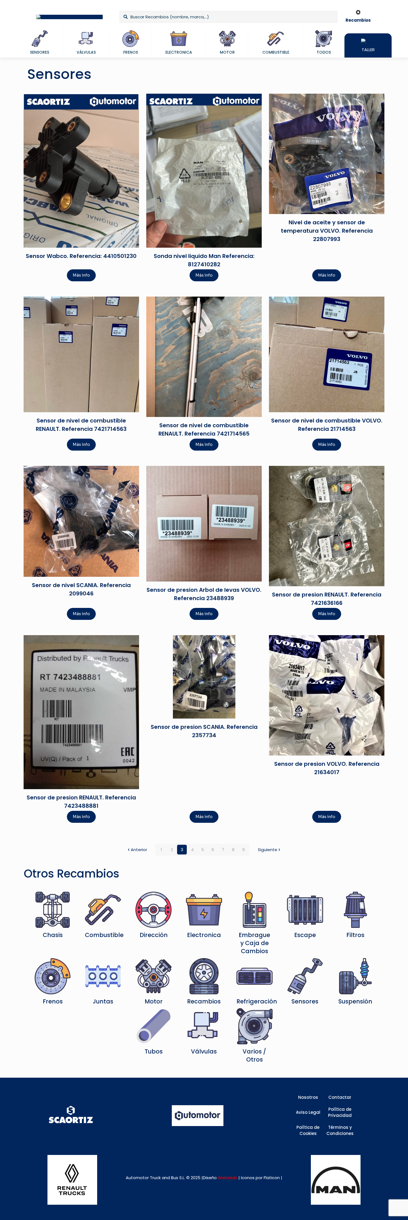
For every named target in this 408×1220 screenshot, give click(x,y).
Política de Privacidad (340, 1112)
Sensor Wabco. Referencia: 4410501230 (81, 256)
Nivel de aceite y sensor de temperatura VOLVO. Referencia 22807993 (327, 230)
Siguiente (267, 850)
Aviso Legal (308, 1112)
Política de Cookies (307, 1130)
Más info (81, 275)
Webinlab (228, 1178)
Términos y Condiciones (340, 1130)
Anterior (139, 850)
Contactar (339, 1097)
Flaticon (272, 1178)
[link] (72, 1180)
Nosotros (308, 1097)
